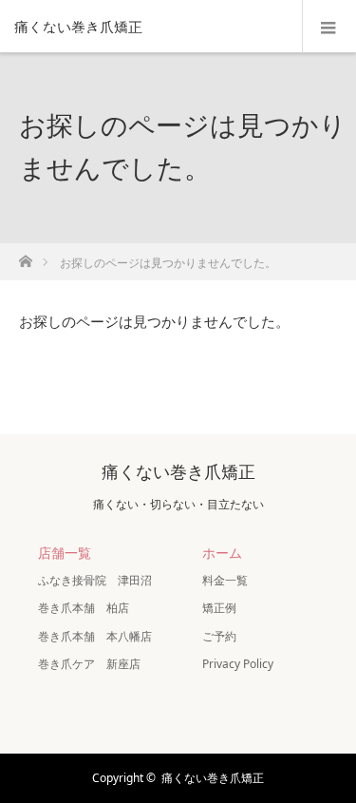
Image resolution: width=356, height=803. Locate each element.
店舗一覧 (64, 553)
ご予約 (219, 636)
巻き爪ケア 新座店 (89, 664)
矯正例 (219, 608)
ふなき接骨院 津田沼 (95, 580)
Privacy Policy (237, 664)
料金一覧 (225, 580)
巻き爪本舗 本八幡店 (95, 636)
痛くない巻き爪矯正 (78, 26)
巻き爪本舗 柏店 (83, 608)
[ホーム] (25, 256)
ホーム (222, 553)
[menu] (329, 26)
